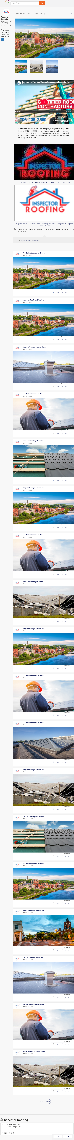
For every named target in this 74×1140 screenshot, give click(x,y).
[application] (44, 96)
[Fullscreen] (73, 112)
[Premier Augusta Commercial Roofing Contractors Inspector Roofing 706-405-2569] (44, 38)
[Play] (16, 112)
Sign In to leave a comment (30, 241)
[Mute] (70, 112)
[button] (44, 96)
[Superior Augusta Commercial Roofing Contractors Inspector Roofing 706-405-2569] (36, 66)
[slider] (43, 111)
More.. (67, 292)
